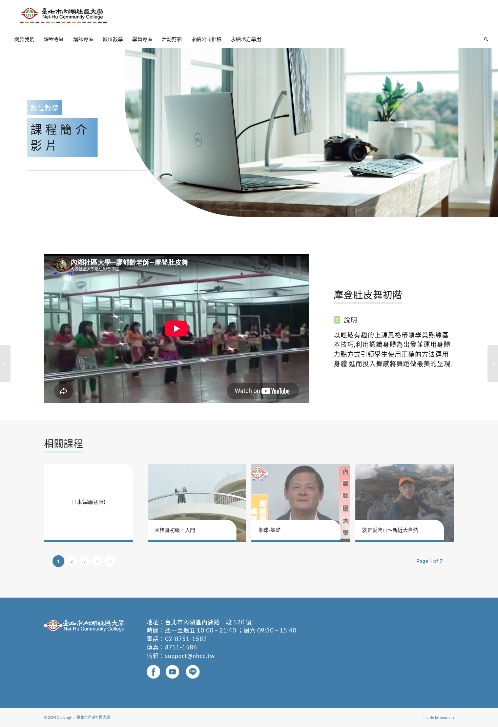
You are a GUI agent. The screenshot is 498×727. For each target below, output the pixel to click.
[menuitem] (24, 38)
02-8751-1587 (186, 638)
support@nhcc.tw (190, 655)
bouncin (447, 717)
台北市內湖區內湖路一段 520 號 (208, 622)
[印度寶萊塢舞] (5, 363)
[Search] (484, 38)
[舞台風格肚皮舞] (492, 363)
